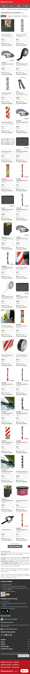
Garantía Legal (15, 667)
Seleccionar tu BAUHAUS (7, 45)
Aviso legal (15, 662)
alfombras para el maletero (7, 561)
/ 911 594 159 (10, 622)
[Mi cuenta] (18, 6)
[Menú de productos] (3, 6)
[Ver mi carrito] (26, 6)
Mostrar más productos (15, 546)
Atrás (3, 9)
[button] (15, 639)
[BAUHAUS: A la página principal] (7, 2)
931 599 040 (4, 622)
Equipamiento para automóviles (22, 9)
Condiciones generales (6, 664)
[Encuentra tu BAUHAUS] (28, 2)
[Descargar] (3, 611)
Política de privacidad (6, 667)
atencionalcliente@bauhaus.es (10, 629)
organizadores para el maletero (10, 563)
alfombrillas (3, 554)
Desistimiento (15, 664)
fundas (14, 570)
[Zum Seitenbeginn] (29, 546)
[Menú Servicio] (11, 6)
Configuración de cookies (6, 662)
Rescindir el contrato (23, 655)
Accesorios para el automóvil (11, 9)
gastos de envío (14, 654)
